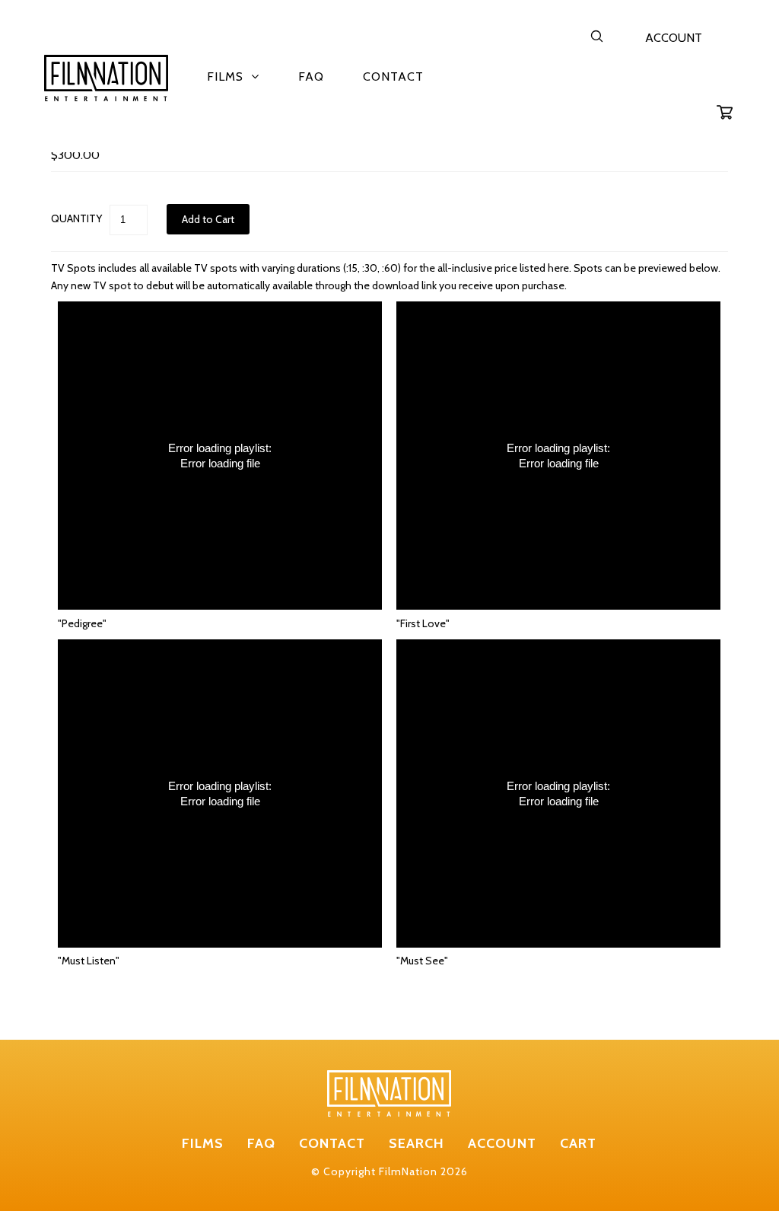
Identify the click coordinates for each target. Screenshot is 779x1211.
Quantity (76, 218)
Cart (578, 1143)
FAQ (311, 76)
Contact (393, 76)
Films (225, 76)
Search (416, 1143)
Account (673, 37)
